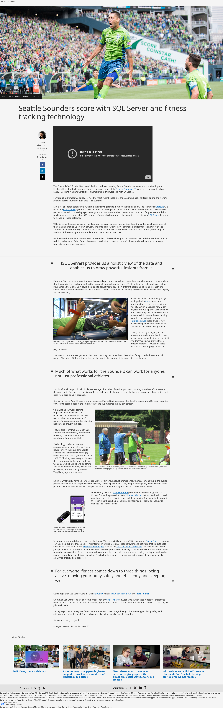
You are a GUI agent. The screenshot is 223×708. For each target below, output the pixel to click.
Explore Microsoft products (112, 693)
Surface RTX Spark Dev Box (50, 693)
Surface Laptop (16, 693)
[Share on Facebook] (130, 688)
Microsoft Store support (174, 693)
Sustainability (118, 700)
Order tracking (197, 693)
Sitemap (24, 707)
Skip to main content (8, 1)
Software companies (8, 700)
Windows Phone (133, 495)
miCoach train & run (121, 593)
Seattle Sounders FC (126, 189)
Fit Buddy (98, 593)
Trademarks (77, 707)
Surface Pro (4, 693)
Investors (80, 700)
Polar (147, 301)
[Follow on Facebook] (32, 688)
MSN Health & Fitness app (129, 546)
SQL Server (153, 215)
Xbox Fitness (112, 599)
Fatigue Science (138, 320)
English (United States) (9, 702)
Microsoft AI (5, 697)
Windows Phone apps (93, 546)
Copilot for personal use (90, 693)
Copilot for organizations (71, 693)
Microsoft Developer (127, 697)
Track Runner (142, 593)
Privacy (45, 707)
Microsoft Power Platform (59, 697)
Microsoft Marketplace (207, 697)
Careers (31, 700)
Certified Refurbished (211, 693)
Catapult (159, 206)
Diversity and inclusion (94, 700)
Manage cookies (55, 707)
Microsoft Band (120, 492)
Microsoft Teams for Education (83, 695)
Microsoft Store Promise (9, 695)
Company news (54, 700)
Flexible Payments (27, 695)
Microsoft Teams (76, 697)
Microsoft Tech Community (186, 697)
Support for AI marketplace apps (162, 697)
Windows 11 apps (130, 693)
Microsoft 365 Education (106, 695)
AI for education (198, 695)
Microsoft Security (17, 697)
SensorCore (151, 541)
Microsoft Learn (142, 697)
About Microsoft (40, 700)
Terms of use (67, 707)
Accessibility (108, 700)
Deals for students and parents (179, 695)
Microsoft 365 (43, 697)
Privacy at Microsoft (68, 700)
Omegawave (69, 209)
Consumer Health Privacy (10, 707)
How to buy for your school (127, 695)
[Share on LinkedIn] (140, 688)
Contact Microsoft (35, 707)
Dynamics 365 (31, 697)
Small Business (108, 697)
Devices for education (62, 695)
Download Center (157, 693)
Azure (116, 697)
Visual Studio (22, 700)
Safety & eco (87, 707)
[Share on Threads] (146, 688)
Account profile (144, 693)
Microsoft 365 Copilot (92, 697)
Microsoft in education (44, 695)
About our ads (106, 707)
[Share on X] (135, 688)
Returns (187, 693)
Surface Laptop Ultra (30, 693)
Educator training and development (152, 695)
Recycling (96, 707)
